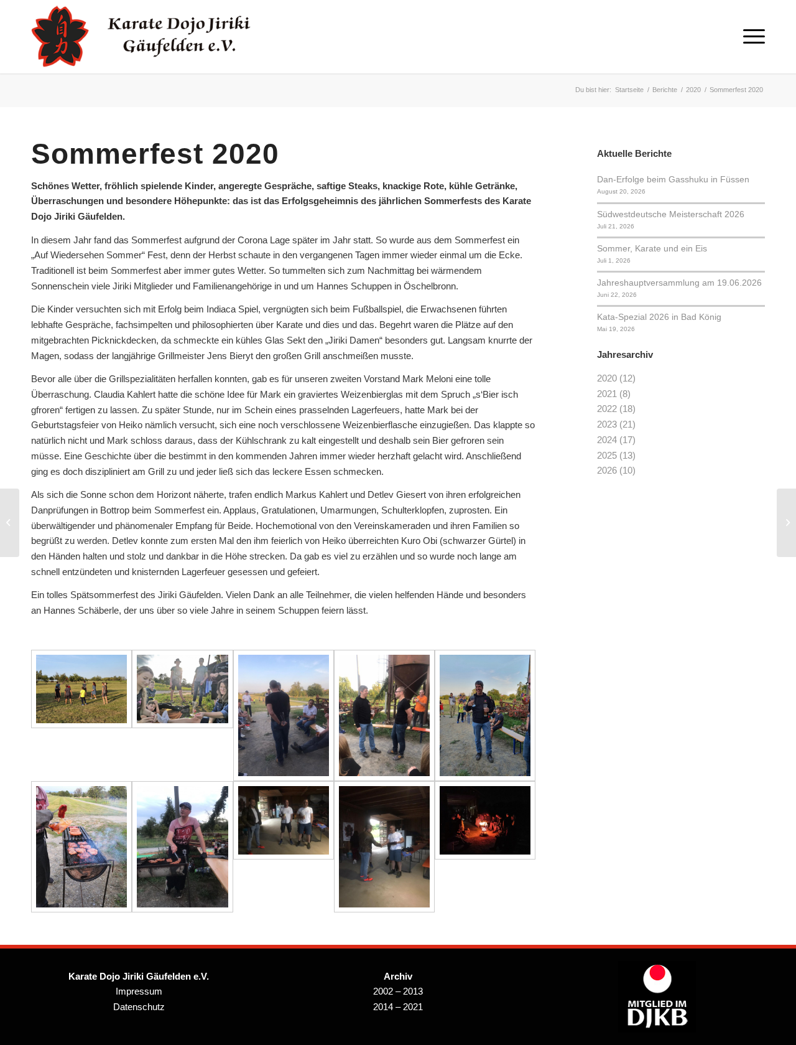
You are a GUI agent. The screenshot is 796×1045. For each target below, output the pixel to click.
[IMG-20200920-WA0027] (283, 846)
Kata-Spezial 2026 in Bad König (659, 317)
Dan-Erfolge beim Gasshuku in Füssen (673, 179)
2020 (607, 378)
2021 (607, 393)
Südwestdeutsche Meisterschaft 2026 (670, 214)
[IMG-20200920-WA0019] (81, 846)
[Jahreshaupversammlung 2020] (9, 523)
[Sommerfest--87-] (81, 715)
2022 (607, 408)
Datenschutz (139, 1006)
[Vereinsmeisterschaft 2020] (786, 523)
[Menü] (750, 36)
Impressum (139, 991)
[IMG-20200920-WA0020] (182, 715)
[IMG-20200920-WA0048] (384, 846)
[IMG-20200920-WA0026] (485, 846)
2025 (607, 455)
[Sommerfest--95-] (485, 715)
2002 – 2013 (398, 991)
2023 (607, 424)
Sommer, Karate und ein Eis (652, 248)
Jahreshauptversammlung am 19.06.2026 (679, 283)
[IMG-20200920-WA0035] (182, 846)
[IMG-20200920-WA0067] (384, 715)
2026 (607, 470)
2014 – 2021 (398, 1006)
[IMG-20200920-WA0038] (283, 715)
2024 (607, 439)
